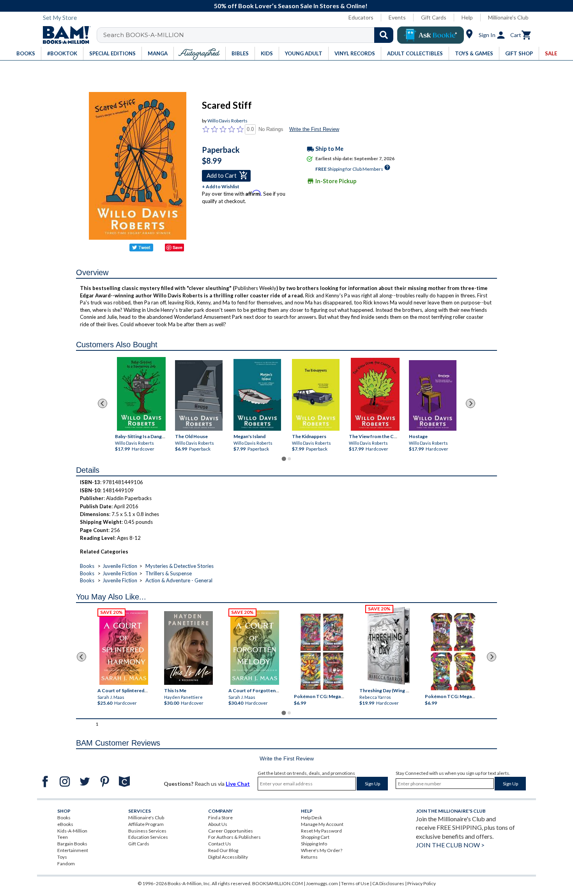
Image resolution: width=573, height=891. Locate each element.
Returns (309, 857)
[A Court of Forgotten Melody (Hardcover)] (254, 647)
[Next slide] (470, 403)
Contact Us (219, 844)
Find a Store (220, 817)
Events (397, 17)
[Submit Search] (383, 35)
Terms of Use (355, 883)
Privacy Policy (421, 883)
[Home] (64, 35)
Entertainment (72, 850)
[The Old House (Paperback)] (199, 395)
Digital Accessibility (228, 857)
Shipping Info (314, 844)
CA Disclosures (388, 883)
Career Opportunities (230, 831)
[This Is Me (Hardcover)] (188, 648)
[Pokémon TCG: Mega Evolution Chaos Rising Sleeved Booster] (321, 652)
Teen (62, 837)
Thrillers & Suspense (168, 573)
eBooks (65, 824)
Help (467, 17)
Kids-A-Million (72, 831)
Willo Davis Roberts (227, 121)
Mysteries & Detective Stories (179, 566)
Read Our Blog (223, 850)
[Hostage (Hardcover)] (432, 395)
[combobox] (250, 35)
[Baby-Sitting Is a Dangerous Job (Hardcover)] (141, 394)
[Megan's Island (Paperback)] (257, 395)
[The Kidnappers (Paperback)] (316, 395)
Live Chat (238, 783)
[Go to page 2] (289, 458)
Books (87, 566)
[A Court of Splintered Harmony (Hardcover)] (123, 647)
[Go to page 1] (283, 458)
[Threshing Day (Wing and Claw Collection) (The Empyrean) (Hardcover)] (388, 646)
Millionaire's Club (508, 17)
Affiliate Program (146, 824)
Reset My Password (321, 831)
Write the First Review (314, 129)
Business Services (147, 831)
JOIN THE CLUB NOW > (450, 845)
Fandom (66, 863)
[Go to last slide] (102, 403)
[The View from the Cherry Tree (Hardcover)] (375, 394)
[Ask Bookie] (430, 35)
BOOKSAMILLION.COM (277, 883)
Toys (62, 857)
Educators (360, 17)
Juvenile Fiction (120, 566)
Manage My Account (322, 824)
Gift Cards (433, 17)
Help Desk (311, 817)
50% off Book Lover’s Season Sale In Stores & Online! (291, 5)
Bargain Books (72, 844)
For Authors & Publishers (234, 837)
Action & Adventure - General (178, 580)
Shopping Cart (315, 837)
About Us (217, 824)
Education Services (148, 837)
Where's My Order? (321, 850)
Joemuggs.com (322, 883)
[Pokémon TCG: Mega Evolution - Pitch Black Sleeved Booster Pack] (453, 652)
